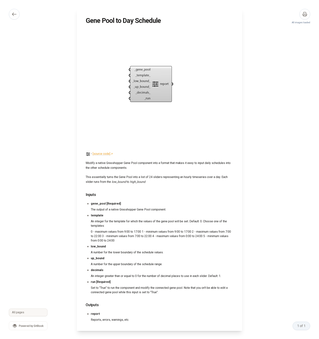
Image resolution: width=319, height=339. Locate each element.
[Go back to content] (14, 14)
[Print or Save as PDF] (304, 14)
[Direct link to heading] (82, 195)
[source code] (101, 153)
